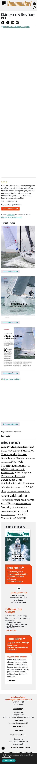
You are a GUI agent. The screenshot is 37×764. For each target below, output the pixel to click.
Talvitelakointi (7, 487)
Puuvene (20, 476)
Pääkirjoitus (7, 480)
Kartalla (12, 450)
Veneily (6, 507)
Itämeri (4, 451)
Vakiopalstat (18, 496)
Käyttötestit (22, 458)
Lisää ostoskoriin (10, 209)
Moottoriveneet (11, 465)
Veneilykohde (19, 507)
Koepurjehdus (9, 454)
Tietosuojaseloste (17, 735)
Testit (9, 491)
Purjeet (17, 472)
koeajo (20, 450)
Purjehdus (26, 472)
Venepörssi (21, 514)
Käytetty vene (6, 217)
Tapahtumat (19, 487)
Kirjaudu (34, 3)
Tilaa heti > (12, 650)
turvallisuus (17, 492)
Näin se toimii (17, 469)
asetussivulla (6, 757)
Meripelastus (31, 458)
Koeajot (29, 450)
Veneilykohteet (7, 511)
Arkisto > (11, 681)
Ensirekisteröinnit (25, 447)
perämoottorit (7, 473)
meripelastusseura (6, 462)
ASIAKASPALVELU (18, 593)
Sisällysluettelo (9, 483)
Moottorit (17, 461)
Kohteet (22, 454)
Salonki (18, 480)
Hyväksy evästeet (8, 760)
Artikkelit (10, 215)
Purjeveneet (17, 217)
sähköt (21, 483)
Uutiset (5, 496)
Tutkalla (26, 491)
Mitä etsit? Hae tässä (34, 7)
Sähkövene (29, 483)
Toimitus (18, 731)
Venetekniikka (8, 518)
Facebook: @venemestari (20, 747)
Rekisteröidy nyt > (15, 581)
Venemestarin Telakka (8, 515)
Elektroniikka (9, 446)
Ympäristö (20, 518)
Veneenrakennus (23, 504)
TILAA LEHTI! (11, 630)
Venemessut (21, 511)
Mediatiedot (18, 726)
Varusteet (7, 499)
